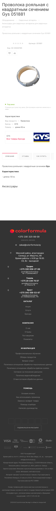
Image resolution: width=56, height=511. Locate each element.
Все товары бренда (16, 139)
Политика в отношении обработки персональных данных (28, 364)
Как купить (41, 156)
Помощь (28, 388)
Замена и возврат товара (28, 401)
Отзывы (25, 156)
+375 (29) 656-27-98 (30, 269)
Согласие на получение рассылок (28, 372)
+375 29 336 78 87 (30, 281)
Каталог (28, 301)
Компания (27, 323)
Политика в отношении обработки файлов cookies (28, 368)
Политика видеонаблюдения (28, 375)
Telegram (31, 421)
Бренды (28, 314)
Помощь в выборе (28, 404)
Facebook (18, 421)
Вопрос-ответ (28, 361)
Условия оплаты (28, 393)
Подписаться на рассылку (28, 428)
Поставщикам (28, 335)
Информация (28, 348)
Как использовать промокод (28, 397)
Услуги (28, 310)
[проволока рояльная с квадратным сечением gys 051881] (28, 75)
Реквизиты (28, 339)
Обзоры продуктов (28, 357)
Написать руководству (28, 408)
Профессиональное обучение (28, 353)
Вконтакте (11, 421)
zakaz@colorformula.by (30, 245)
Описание (9, 156)
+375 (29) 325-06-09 (28, 237)
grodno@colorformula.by (29, 272)
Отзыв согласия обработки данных (28, 379)
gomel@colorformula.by (30, 283)
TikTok (44, 421)
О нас (28, 328)
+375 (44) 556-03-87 (29, 292)
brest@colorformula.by (30, 295)
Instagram (24, 421)
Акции (28, 306)
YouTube (38, 421)
